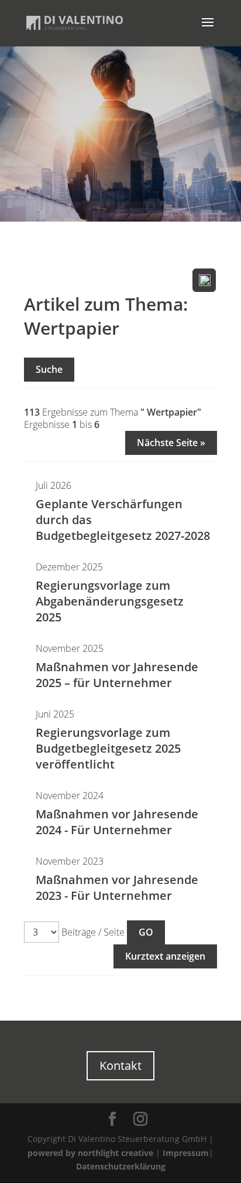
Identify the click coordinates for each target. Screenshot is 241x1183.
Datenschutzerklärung (121, 1166)
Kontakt (120, 1065)
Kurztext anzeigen (165, 956)
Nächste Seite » (171, 442)
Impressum (186, 1152)
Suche (49, 369)
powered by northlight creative (90, 1152)
